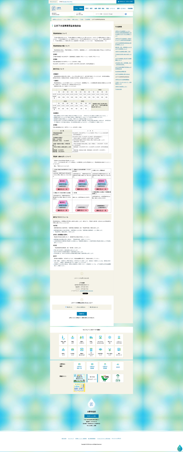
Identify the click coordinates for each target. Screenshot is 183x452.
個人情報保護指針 (92, 438)
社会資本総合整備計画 (120, 71)
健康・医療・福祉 (99, 8)
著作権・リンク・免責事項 (81, 438)
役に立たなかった (94, 307)
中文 (71, 1)
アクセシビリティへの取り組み (103, 438)
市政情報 (130, 8)
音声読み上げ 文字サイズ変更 (126, 1)
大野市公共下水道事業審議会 (122, 79)
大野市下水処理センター (121, 86)
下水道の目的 (118, 89)
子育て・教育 (88, 8)
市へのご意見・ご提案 (91, 425)
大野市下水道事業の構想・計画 (122, 51)
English (65, 1)
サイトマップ (53, 1)
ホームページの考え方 (116, 438)
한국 (68, 1)
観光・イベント (110, 8)
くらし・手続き (78, 8)
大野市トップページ (57, 19)
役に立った (69, 307)
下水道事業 (87, 19)
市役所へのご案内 (91, 416)
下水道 (81, 19)
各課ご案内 (64, 438)
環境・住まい (75, 19)
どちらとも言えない (81, 307)
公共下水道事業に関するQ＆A (122, 74)
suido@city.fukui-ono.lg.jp (86, 290)
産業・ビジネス (121, 8)
